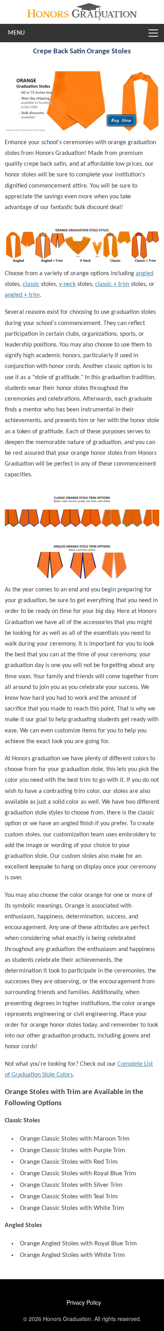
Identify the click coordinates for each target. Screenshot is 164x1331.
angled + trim (22, 295)
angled (144, 273)
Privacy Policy (83, 1302)
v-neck (67, 284)
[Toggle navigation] (153, 33)
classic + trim (112, 284)
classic (31, 284)
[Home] (81, 9)
